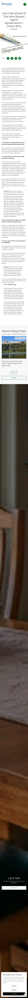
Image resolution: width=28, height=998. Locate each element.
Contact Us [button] (14, 888)
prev (12, 372)
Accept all (14, 993)
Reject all (14, 986)
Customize (14, 990)
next (16, 372)
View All (14, 377)
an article (13, 127)
